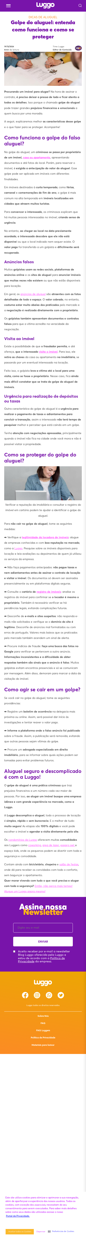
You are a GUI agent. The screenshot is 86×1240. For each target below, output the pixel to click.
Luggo (18, 548)
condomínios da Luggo (22, 840)
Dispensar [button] (40, 1231)
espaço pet (67, 845)
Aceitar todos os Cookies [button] (19, 1231)
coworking (34, 845)
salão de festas (68, 864)
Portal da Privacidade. (18, 1215)
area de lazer (50, 845)
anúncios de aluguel (33, 294)
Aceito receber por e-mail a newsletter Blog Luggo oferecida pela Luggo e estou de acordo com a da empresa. (44, 956)
